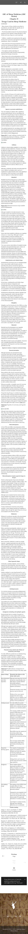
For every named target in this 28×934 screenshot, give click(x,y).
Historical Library (20, 929)
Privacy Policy (14, 931)
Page (14, 855)
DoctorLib (4, 929)
